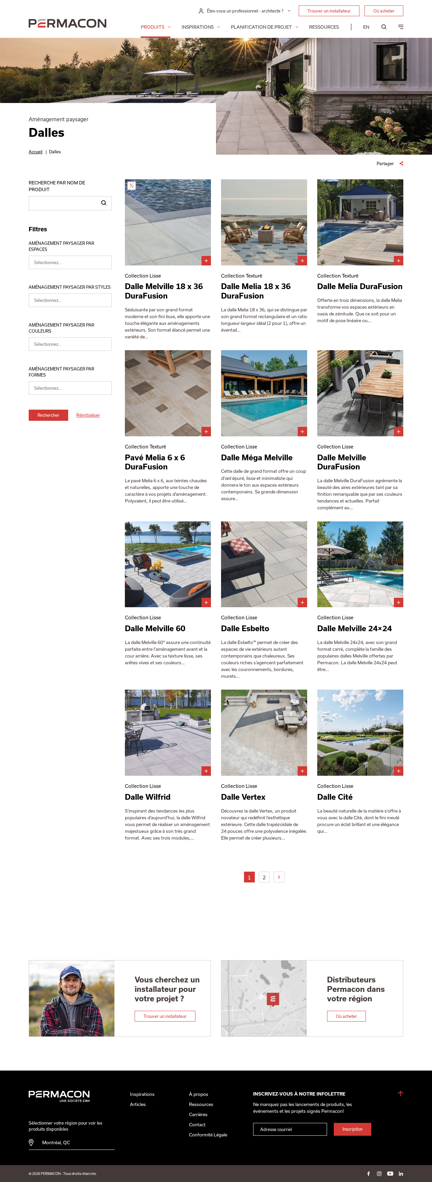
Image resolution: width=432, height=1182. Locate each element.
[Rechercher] (103, 203)
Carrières (198, 1114)
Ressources (324, 27)
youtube (390, 1173)
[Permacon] (67, 24)
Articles (138, 1104)
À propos (198, 1094)
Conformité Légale (208, 1134)
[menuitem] (366, 27)
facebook (368, 1173)
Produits (152, 27)
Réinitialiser (88, 415)
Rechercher (48, 415)
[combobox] (70, 262)
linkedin (401, 1173)
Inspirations (198, 27)
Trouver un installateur (329, 10)
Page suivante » (279, 877)
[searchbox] (74, 263)
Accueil (36, 151)
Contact (197, 1124)
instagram (379, 1173)
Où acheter (384, 10)
